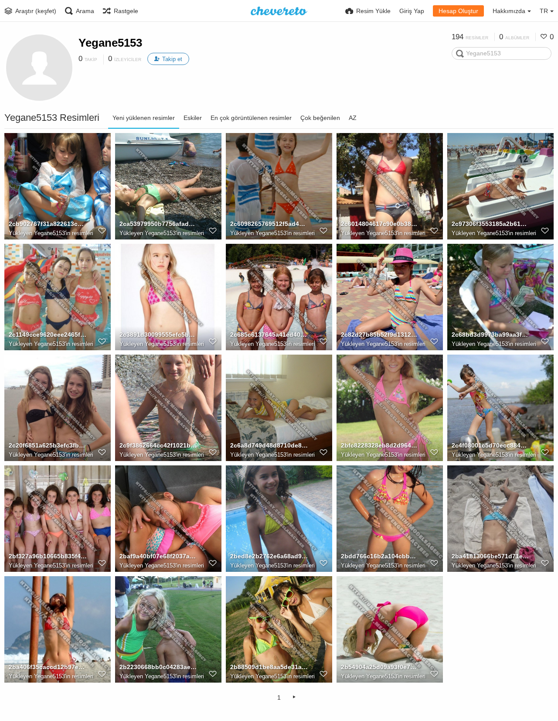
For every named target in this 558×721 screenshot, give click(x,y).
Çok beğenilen (320, 117)
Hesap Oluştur (458, 10)
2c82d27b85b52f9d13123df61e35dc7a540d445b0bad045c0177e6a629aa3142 (380, 334)
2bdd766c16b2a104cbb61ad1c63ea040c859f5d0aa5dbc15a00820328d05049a (380, 556)
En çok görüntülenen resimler (251, 117)
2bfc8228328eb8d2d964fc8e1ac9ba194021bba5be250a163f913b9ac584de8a (380, 445)
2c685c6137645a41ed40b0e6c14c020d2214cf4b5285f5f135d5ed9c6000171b (269, 334)
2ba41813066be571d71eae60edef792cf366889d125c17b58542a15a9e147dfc (491, 556)
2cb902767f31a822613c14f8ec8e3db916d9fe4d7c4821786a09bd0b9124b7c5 (48, 223)
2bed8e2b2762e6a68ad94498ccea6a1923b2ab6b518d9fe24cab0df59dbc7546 (269, 556)
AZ (353, 117)
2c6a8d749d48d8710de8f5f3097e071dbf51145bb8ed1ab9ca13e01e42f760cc (269, 445)
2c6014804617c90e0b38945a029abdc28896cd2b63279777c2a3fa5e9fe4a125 (380, 223)
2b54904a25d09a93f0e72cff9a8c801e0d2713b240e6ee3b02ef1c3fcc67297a (380, 666)
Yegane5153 (110, 42)
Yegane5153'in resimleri (63, 233)
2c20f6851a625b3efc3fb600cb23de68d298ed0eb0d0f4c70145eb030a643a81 (48, 445)
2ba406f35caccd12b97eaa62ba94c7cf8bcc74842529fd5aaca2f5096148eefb (48, 666)
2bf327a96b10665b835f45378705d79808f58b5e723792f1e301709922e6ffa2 (48, 556)
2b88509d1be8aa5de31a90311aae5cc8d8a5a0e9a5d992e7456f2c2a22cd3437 (269, 666)
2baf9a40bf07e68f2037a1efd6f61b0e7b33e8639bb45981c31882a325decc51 (158, 556)
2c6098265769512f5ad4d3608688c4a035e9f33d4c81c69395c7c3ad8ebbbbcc (269, 223)
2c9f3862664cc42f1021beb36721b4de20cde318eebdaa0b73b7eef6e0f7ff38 (158, 445)
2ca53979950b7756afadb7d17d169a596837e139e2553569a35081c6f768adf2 (158, 223)
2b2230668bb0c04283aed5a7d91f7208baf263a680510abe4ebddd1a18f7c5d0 (158, 666)
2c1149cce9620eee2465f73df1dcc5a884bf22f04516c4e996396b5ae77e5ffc (48, 334)
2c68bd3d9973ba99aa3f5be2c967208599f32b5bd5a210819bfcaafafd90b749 (491, 334)
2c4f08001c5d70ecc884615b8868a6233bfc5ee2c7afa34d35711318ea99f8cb (491, 445)
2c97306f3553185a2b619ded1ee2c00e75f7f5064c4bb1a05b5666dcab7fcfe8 (491, 223)
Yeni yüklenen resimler (143, 117)
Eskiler (193, 117)
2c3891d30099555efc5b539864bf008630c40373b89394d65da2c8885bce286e (158, 334)
